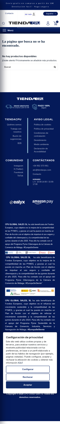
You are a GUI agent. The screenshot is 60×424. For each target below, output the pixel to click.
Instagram (18, 166)
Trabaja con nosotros (15, 130)
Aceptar (27, 385)
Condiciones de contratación (41, 134)
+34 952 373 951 (40, 166)
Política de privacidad (44, 129)
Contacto (9, 13)
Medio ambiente (41, 144)
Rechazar (28, 377)
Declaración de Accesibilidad (41, 150)
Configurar (27, 369)
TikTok (20, 175)
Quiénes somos (14, 124)
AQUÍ (20, 363)
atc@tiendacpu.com (42, 170)
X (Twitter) (18, 169)
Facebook (18, 172)
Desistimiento (40, 140)
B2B (19, 143)
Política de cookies (42, 124)
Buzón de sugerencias (15, 137)
